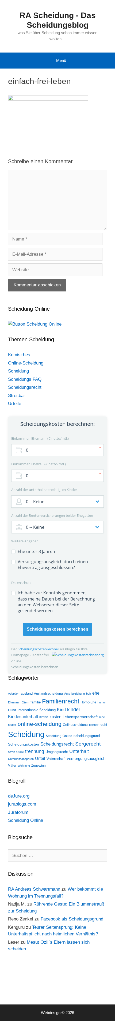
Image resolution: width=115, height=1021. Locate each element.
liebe (102, 717)
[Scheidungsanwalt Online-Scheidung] (35, 324)
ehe (95, 693)
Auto (67, 693)
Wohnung (24, 765)
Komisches (19, 354)
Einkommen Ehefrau (38, 464)
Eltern (25, 702)
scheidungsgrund (87, 736)
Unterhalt (79, 751)
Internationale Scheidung (36, 710)
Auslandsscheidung (48, 693)
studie (20, 752)
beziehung (78, 693)
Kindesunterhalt (23, 716)
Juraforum (18, 812)
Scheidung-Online (59, 736)
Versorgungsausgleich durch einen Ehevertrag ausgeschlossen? (53, 564)
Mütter (12, 724)
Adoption (13, 693)
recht (103, 725)
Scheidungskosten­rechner (39, 649)
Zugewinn (38, 765)
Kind (61, 709)
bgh (88, 693)
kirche (43, 717)
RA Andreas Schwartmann (34, 889)
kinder (73, 709)
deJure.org (18, 796)
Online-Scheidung (25, 363)
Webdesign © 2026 (57, 1012)
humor (102, 702)
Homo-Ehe (88, 702)
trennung (34, 751)
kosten (55, 716)
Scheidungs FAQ (24, 379)
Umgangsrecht (56, 752)
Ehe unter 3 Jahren (36, 551)
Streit (11, 752)
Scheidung (18, 371)
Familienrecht (60, 701)
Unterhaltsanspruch (21, 758)
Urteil (40, 758)
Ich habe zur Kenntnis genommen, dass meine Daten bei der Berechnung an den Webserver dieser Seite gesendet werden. (56, 602)
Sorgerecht (88, 744)
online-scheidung (40, 724)
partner (93, 724)
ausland (27, 693)
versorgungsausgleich (86, 758)
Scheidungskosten (23, 744)
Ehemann (14, 702)
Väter (12, 765)
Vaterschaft (56, 758)
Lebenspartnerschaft (80, 717)
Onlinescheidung (75, 725)
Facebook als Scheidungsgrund (72, 919)
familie (35, 702)
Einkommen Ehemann (39, 438)
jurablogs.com (22, 804)
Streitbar (16, 395)
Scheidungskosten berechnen (57, 629)
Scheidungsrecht (24, 387)
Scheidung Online (25, 820)
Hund (12, 710)
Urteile (14, 403)
